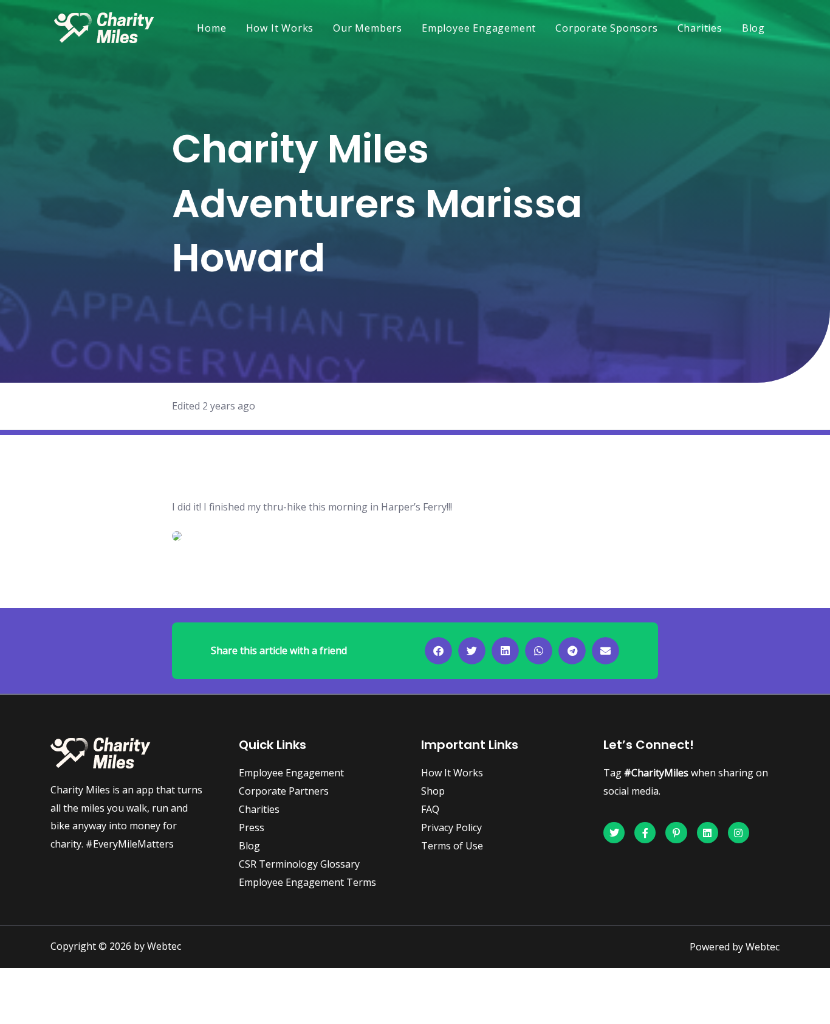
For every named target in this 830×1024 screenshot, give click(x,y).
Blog (753, 28)
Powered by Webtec (735, 946)
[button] (438, 650)
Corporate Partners (284, 791)
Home (211, 28)
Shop (433, 791)
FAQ (430, 809)
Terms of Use (452, 846)
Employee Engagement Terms (307, 882)
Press (251, 827)
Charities (699, 28)
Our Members (367, 28)
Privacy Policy (451, 827)
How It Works (280, 28)
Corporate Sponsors (606, 28)
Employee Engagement (479, 28)
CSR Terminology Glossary (299, 864)
